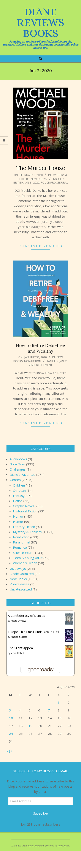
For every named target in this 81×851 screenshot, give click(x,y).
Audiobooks (18, 459)
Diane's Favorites (22, 474)
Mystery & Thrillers (27, 532)
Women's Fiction (25, 563)
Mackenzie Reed (19, 636)
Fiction (17, 501)
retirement (44, 365)
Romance (20, 547)
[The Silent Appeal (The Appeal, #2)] (69, 648)
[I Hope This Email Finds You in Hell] (69, 632)
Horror (18, 516)
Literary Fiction (24, 526)
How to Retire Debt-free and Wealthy (40, 348)
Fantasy (19, 495)
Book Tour (17, 464)
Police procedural (54, 182)
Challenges (18, 469)
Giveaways (18, 568)
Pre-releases (19, 584)
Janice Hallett (17, 653)
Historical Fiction (25, 511)
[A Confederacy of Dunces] (69, 615)
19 (30, 726)
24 (11, 733)
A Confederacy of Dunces (26, 615)
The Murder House (40, 167)
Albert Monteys (18, 620)
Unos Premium (36, 845)
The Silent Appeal (20, 648)
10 (11, 718)
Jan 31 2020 (32, 182)
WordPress (63, 845)
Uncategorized (21, 589)
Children (19, 485)
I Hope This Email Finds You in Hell (33, 632)
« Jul (9, 751)
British (18, 182)
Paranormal (21, 542)
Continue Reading (41, 246)
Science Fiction (23, 552)
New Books (39, 179)
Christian (19, 490)
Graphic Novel (23, 506)
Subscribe (40, 813)
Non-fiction (32, 361)
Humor (18, 521)
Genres (15, 479)
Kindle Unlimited (22, 574)
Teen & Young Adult (28, 558)
